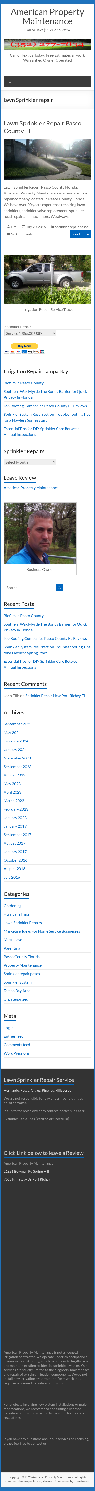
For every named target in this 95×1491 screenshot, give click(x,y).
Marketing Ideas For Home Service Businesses (42, 931)
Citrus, (36, 1090)
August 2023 (14, 775)
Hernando (11, 1090)
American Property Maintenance (47, 16)
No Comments (22, 234)
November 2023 (17, 758)
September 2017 (17, 834)
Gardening (12, 905)
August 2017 (14, 843)
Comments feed (17, 1044)
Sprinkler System (18, 982)
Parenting (12, 948)
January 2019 (15, 826)
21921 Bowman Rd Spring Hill (26, 1171)
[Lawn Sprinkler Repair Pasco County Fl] (47, 141)
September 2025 (17, 724)
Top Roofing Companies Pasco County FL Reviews (45, 405)
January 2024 (15, 749)
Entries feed (14, 1036)
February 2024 (16, 741)
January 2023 (15, 817)
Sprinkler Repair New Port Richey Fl (55, 695)
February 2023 (16, 809)
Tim (14, 227)
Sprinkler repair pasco (71, 227)
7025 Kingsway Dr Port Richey (27, 1179)
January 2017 (15, 851)
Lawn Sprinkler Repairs (23, 922)
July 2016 (12, 877)
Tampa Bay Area (17, 990)
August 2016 (14, 868)
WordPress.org (16, 1053)
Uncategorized (16, 999)
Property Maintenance (23, 965)
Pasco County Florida (22, 956)
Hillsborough (66, 1090)
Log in (9, 1027)
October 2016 (15, 860)
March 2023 (14, 800)
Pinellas (48, 1090)
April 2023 (12, 792)
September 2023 (17, 766)
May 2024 (12, 732)
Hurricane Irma (16, 914)
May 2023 (12, 783)
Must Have (13, 939)
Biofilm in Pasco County (24, 382)
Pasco (24, 1090)
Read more (80, 234)
